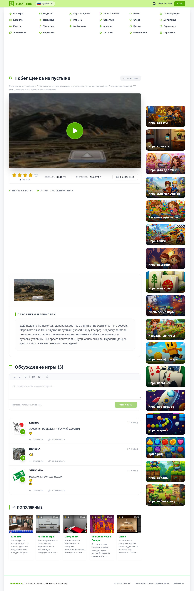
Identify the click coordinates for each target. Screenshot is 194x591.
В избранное (127, 177)
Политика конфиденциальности (152, 583)
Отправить (125, 405)
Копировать (58, 440)
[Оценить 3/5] (25, 175)
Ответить (38, 440)
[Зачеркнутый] (25, 377)
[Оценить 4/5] (30, 175)
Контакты (179, 583)
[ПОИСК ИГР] (154, 3)
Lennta (34, 422)
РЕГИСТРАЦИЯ (165, 4)
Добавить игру (122, 583)
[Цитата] (33, 377)
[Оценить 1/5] (14, 175)
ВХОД (179, 4)
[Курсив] (20, 377)
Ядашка (34, 448)
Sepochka (36, 470)
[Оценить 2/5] (19, 175)
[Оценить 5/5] (36, 175)
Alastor (96, 177)
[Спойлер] (39, 377)
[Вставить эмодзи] (47, 377)
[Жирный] (14, 377)
